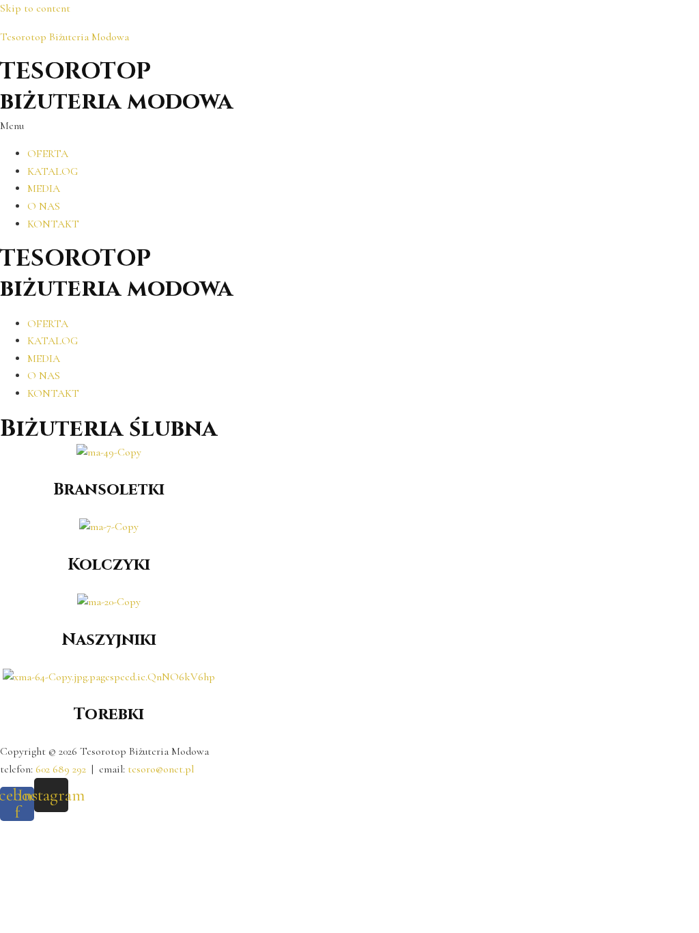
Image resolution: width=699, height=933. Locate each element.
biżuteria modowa (116, 101)
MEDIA (43, 188)
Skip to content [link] (35, 8)
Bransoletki (109, 490)
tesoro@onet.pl (161, 769)
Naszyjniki (108, 640)
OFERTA (47, 154)
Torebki (109, 714)
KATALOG (52, 171)
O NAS (43, 206)
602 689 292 (60, 769)
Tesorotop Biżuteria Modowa (64, 37)
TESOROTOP (75, 71)
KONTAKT (53, 224)
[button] (349, 126)
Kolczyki (109, 565)
